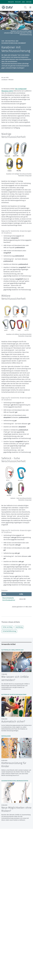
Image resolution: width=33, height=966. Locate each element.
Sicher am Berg (7, 627)
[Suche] (25, 7)
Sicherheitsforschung (9, 631)
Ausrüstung (19, 627)
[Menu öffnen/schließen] (30, 7)
